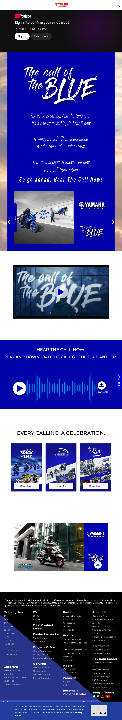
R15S (6, 623)
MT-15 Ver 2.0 (10, 626)
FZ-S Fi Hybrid (10, 633)
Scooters (11, 666)
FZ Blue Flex (9, 644)
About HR (96, 666)
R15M (6, 616)
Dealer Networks (46, 634)
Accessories (69, 623)
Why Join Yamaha (101, 669)
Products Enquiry (100, 650)
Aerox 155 (8, 674)
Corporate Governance (103, 619)
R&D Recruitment (100, 680)
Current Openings (101, 676)
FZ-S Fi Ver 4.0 (10, 654)
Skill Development (41, 674)
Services (40, 663)
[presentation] (8, 221)
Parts (67, 612)
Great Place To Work (102, 662)
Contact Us (100, 646)
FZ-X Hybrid (9, 661)
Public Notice (98, 640)
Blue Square (39, 641)
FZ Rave (7, 640)
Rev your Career (104, 659)
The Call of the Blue (72, 639)
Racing (95, 633)
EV (35, 612)
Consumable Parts (72, 616)
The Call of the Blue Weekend (72, 655)
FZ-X (6, 657)
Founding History (100, 626)
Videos (66, 685)
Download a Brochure (43, 658)
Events (68, 635)
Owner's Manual (41, 667)
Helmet (66, 626)
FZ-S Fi (7, 637)
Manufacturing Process (103, 630)
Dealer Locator (40, 638)
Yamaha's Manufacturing (104, 637)
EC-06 (36, 616)
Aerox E (36, 619)
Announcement (99, 687)
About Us (99, 612)
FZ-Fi (6, 647)
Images (66, 681)
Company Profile (100, 616)
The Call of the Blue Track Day (75, 644)
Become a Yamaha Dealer (74, 692)
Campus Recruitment (102, 683)
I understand (99, 711)
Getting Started (40, 654)
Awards (96, 623)
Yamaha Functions (101, 673)
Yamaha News (70, 672)
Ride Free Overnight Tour (75, 650)
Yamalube (68, 619)
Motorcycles (13, 612)
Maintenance (39, 671)
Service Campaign (42, 678)
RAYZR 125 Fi (9, 681)
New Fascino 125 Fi (12, 684)
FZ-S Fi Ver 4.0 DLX (12, 650)
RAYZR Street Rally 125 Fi (15, 677)
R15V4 (6, 619)
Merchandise (69, 630)
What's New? (69, 669)
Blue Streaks (69, 660)
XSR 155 (7, 630)
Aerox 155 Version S (13, 670)
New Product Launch (43, 627)
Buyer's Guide (44, 647)
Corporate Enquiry (101, 653)
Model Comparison (42, 651)
